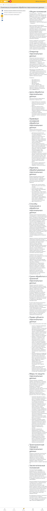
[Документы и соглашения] (2, 16)
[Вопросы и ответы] (2, 18)
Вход (38, 1)
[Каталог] (2, 14)
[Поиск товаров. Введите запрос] (3, 4)
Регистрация (42, 1)
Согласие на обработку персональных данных (12, 12)
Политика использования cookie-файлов (11, 14)
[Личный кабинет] (2, 11)
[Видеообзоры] (2, 20)
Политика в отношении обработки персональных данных (14, 10)
